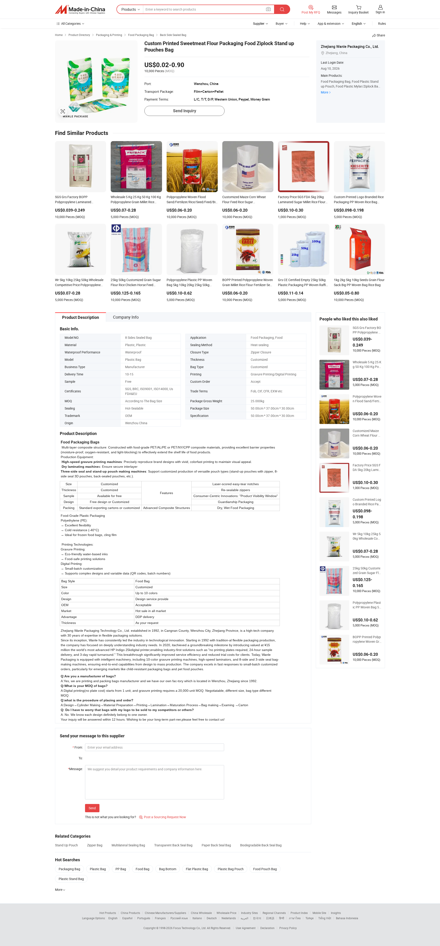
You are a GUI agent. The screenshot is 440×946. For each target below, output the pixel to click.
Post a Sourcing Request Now (162, 817)
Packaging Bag (69, 869)
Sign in (380, 12)
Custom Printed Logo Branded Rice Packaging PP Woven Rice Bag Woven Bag (367, 501)
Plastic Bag (98, 869)
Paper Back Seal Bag (216, 845)
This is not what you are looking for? (110, 817)
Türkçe (309, 918)
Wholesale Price (226, 913)
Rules (382, 23)
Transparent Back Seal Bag (173, 845)
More (324, 92)
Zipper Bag (94, 845)
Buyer (280, 23)
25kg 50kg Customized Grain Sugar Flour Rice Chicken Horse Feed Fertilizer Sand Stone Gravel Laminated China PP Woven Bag (367, 570)
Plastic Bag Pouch (231, 869)
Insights (336, 913)
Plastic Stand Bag (71, 879)
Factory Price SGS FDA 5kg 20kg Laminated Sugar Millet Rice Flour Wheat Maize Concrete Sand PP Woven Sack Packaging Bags (367, 467)
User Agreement (246, 928)
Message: (75, 769)
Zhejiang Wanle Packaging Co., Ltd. (350, 46)
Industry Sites (249, 913)
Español (127, 918)
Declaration (267, 928)
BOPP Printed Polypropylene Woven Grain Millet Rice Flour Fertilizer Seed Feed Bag (367, 639)
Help (303, 23)
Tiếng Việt (324, 918)
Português (143, 918)
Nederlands (229, 918)
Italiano (197, 918)
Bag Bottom (167, 869)
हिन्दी (281, 918)
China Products (130, 913)
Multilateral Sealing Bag (128, 845)
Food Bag (142, 869)
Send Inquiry (184, 110)
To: (81, 758)
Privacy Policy (288, 928)
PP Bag (121, 869)
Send (92, 808)
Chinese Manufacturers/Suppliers (165, 913)
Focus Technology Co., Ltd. (190, 928)
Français (160, 918)
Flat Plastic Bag (197, 869)
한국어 (257, 918)
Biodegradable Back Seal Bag (261, 845)
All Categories (71, 23)
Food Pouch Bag (265, 869)
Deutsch (212, 918)
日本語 (270, 918)
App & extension (329, 23)
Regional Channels (274, 913)
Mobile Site (319, 913)
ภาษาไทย (295, 918)
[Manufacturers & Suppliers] (80, 9)
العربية (244, 918)
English (113, 918)
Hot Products (107, 913)
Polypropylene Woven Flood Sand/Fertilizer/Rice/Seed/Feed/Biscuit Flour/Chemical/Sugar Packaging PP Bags (367, 398)
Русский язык (179, 918)
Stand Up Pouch (66, 845)
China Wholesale (201, 913)
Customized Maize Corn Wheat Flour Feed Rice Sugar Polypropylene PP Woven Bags (366, 433)
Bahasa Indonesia (347, 918)
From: (77, 747)
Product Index (299, 913)
